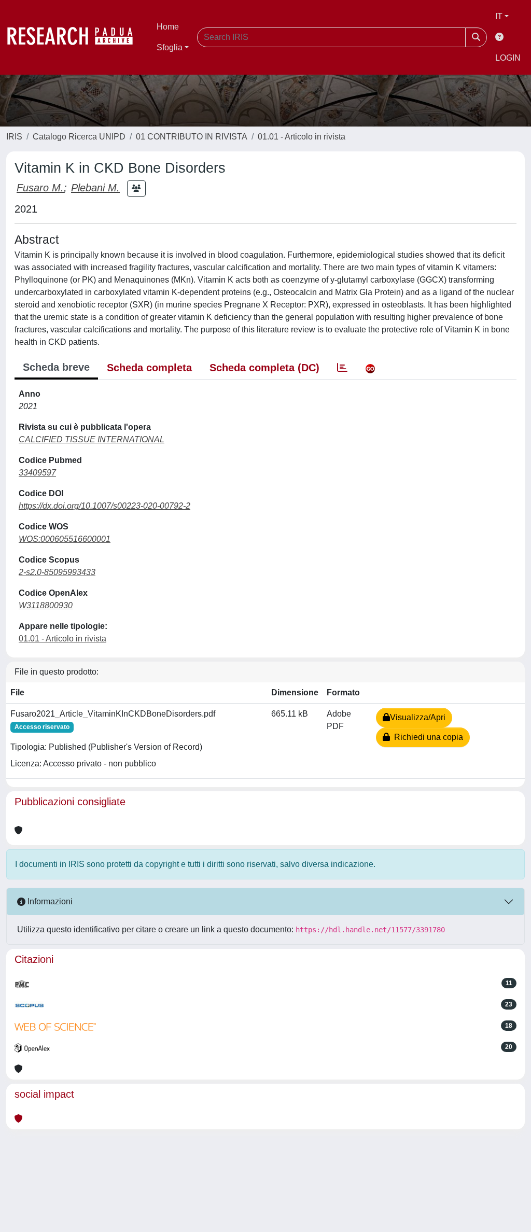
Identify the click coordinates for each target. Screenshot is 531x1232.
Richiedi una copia (426, 737)
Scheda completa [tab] (149, 367)
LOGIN (508, 57)
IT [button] (498, 16)
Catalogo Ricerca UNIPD (79, 136)
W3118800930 (46, 605)
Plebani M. (95, 187)
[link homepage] (75, 37)
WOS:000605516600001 (64, 539)
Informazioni (49, 901)
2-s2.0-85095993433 (57, 572)
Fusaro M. (40, 187)
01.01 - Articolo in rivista (301, 136)
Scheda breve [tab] (56, 367)
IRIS (14, 136)
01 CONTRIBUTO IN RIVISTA (191, 136)
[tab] (342, 368)
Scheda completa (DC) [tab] (264, 367)
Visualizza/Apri (417, 717)
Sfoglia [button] (170, 47)
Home (168, 26)
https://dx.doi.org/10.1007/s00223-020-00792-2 (104, 505)
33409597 (37, 472)
